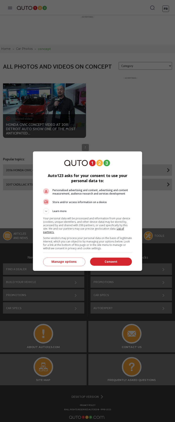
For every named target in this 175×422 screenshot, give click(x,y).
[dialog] (87, 211)
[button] (87, 211)
